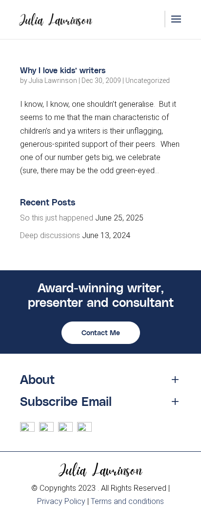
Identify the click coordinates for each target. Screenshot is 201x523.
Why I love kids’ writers (62, 70)
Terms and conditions (127, 501)
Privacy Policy (61, 501)
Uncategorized (147, 80)
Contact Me (100, 332)
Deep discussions (50, 235)
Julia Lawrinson (53, 80)
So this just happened (56, 217)
